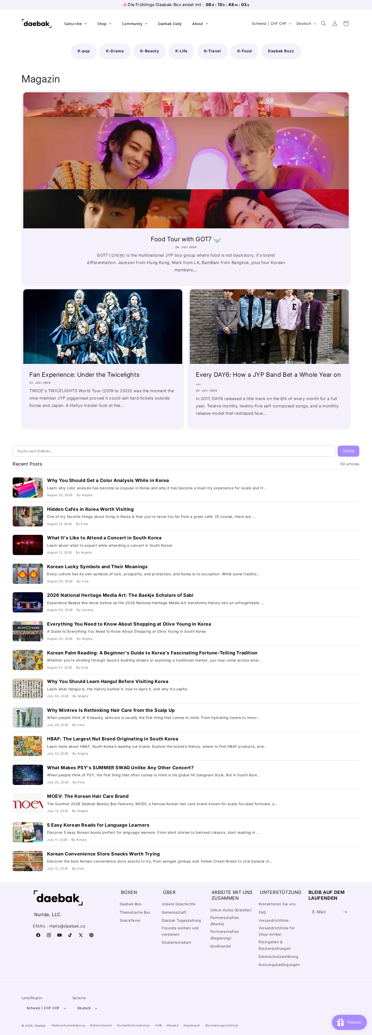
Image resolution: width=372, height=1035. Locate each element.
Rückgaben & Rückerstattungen (275, 945)
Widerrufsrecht (101, 1025)
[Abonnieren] (344, 912)
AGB (158, 1025)
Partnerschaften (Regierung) (224, 934)
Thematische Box (135, 912)
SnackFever (130, 920)
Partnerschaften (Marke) (224, 920)
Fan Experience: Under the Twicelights (84, 374)
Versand (173, 1025)
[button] (323, 23)
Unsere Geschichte (178, 904)
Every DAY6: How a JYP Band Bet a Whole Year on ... (268, 378)
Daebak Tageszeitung (181, 920)
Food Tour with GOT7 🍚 (186, 239)
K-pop (84, 51)
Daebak (40, 1025)
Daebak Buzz (281, 51)
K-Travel (212, 51)
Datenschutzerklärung (278, 956)
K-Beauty (149, 51)
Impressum (192, 1025)
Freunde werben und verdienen (180, 931)
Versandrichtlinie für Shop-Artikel (277, 931)
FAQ (262, 912)
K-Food (244, 51)
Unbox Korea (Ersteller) (231, 910)
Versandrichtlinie (273, 920)
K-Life (181, 51)
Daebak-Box (131, 904)
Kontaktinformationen (133, 1025)
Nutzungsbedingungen (279, 964)
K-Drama (115, 51)
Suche (348, 451)
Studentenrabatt (176, 942)
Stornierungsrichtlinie (221, 1025)
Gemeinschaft (174, 912)
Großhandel (220, 946)
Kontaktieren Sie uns (277, 904)
